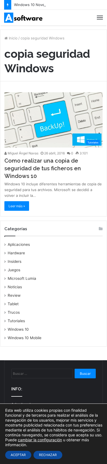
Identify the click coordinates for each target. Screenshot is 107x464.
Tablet (13, 304)
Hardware (16, 253)
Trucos (14, 312)
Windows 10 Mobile (24, 338)
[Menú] (100, 17)
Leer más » (17, 206)
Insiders (14, 261)
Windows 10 (18, 329)
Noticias (15, 287)
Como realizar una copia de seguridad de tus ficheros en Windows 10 (42, 168)
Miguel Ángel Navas (22, 153)
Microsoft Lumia (22, 278)
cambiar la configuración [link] (40, 439)
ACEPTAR (18, 455)
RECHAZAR (48, 455)
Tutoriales (16, 321)
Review (14, 295)
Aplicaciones (19, 244)
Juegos (14, 270)
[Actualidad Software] (23, 18)
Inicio (13, 38)
